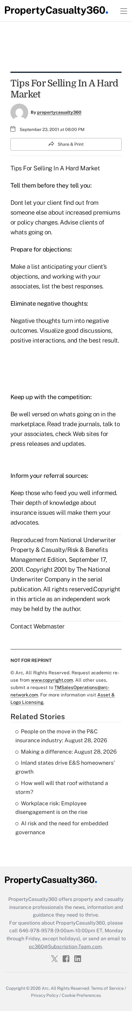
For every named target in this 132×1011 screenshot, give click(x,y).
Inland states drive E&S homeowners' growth (65, 767)
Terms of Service (107, 988)
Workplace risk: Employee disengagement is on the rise (51, 807)
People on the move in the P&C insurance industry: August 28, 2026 (61, 735)
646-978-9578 (36, 931)
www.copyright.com (52, 680)
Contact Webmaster (37, 626)
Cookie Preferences (81, 995)
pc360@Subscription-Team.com (65, 947)
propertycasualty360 (59, 112)
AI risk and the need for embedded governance (61, 827)
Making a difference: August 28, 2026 (69, 751)
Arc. (46, 988)
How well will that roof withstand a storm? (61, 787)
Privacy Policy (44, 995)
